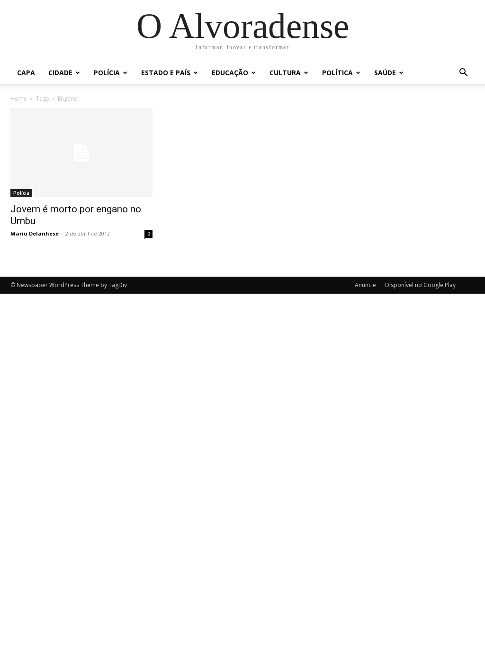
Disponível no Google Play (420, 285)
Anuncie (365, 285)
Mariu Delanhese (34, 233)
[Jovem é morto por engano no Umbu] (81, 152)
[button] (463, 73)
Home (18, 99)
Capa (26, 72)
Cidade (60, 72)
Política (337, 72)
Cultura (285, 72)
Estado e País (165, 72)
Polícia (107, 72)
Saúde (385, 72)
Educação (230, 72)
